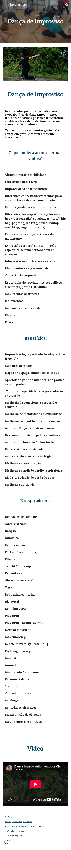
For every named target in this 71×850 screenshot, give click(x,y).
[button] (4, 4)
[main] (35, 21)
